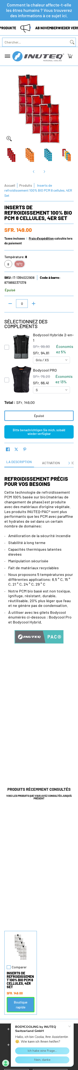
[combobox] (35, 42)
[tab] (19, 463)
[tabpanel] (39, 559)
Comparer (19, 967)
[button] (70, 56)
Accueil (9, 185)
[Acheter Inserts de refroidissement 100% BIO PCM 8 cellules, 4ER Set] (20, 947)
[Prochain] (70, 109)
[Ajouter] (33, 303)
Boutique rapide (20, 1004)
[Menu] (7, 56)
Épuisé (39, 416)
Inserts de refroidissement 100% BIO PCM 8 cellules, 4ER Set (20, 980)
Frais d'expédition (41, 238)
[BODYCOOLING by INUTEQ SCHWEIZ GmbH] (38, 56)
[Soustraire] (10, 303)
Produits (25, 185)
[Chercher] (72, 42)
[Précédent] (7, 109)
